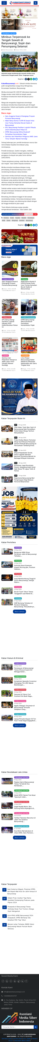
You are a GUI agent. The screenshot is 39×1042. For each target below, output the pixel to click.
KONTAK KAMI (17, 1038)
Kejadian (17, 218)
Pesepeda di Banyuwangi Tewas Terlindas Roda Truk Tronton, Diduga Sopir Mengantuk (21, 909)
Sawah (8, 220)
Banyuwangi (29, 220)
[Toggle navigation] (4, 3)
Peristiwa (6, 218)
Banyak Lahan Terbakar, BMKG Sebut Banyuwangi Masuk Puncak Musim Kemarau (21, 926)
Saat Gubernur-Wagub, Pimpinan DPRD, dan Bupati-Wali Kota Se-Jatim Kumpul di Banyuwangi (22, 891)
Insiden (12, 218)
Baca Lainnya (19, 611)
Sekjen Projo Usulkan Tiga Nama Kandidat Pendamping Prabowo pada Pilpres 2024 (21, 900)
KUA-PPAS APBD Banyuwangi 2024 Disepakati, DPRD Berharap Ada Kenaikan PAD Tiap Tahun (20, 917)
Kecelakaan (31, 218)
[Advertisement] (19, 635)
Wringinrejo (15, 220)
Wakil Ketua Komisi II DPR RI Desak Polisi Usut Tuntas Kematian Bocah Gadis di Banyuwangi (19, 123)
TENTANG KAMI (6, 1038)
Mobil (3, 220)
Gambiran (21, 220)
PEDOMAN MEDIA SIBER (22, 1040)
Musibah (24, 218)
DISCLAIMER (27, 1038)
